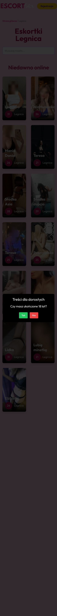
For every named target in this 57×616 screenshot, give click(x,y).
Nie (34, 315)
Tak (23, 315)
